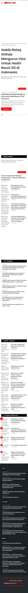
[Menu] (2, 3)
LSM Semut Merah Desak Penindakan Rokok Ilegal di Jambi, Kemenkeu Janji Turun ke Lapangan (18, 219)
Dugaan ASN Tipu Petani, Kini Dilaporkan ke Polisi (18, 438)
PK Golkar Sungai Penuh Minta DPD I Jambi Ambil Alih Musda (18, 346)
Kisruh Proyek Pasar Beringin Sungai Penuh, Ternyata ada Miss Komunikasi (13, 178)
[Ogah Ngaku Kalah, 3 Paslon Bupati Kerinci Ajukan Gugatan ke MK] (5, 398)
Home (3, 43)
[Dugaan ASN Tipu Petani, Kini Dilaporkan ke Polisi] (5, 440)
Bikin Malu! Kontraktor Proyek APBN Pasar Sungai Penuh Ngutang (18, 187)
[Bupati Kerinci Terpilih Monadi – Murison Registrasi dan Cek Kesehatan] (5, 376)
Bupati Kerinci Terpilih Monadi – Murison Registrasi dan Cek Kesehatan (17, 375)
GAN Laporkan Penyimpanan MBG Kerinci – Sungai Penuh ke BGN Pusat (19, 196)
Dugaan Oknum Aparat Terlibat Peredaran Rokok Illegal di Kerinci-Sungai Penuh (18, 454)
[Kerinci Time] (10, 2)
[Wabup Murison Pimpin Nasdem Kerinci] (5, 368)
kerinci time (4, 92)
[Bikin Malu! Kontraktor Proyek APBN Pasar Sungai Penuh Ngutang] (5, 189)
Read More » (6, 109)
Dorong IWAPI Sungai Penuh (19, 445)
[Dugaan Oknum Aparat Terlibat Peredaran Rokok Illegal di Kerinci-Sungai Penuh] (5, 456)
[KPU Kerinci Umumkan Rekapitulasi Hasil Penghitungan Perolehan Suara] (5, 407)
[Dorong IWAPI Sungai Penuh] (5, 447)
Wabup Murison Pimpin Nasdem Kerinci (17, 367)
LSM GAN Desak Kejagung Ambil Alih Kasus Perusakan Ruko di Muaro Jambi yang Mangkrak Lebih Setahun (18, 206)
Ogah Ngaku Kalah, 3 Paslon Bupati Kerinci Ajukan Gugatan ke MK (19, 396)
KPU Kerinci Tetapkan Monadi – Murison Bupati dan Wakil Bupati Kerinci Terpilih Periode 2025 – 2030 (18, 386)
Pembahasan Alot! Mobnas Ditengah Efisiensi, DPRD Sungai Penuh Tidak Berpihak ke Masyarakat (18, 356)
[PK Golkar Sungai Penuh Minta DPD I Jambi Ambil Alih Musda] (5, 348)
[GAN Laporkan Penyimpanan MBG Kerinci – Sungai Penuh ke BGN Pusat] (5, 198)
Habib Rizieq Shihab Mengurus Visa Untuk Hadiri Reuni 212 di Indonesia (13, 96)
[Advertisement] (14, 25)
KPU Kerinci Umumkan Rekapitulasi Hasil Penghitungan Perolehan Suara (18, 406)
